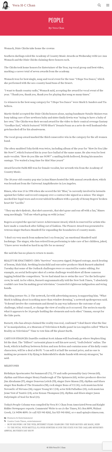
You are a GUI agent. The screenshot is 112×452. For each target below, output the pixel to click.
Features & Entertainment (20, 418)
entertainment (34, 421)
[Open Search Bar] (99, 5)
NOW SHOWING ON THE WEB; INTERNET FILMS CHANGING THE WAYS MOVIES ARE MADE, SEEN (53, 424)
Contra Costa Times (16, 421)
